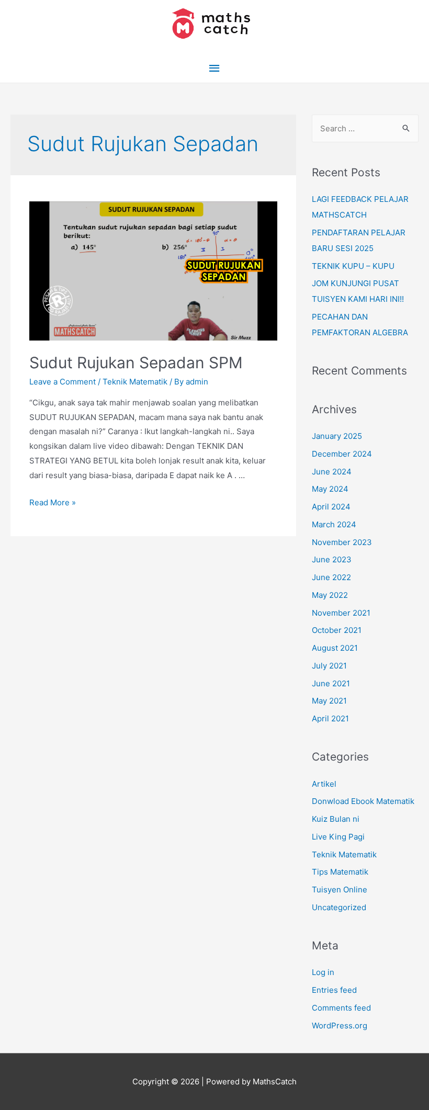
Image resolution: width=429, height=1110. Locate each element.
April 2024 (331, 507)
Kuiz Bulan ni (335, 819)
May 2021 (329, 701)
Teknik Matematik (135, 382)
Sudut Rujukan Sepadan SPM (136, 362)
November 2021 (341, 613)
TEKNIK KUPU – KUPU (353, 266)
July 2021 (329, 666)
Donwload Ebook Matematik (363, 801)
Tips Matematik (340, 872)
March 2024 (334, 524)
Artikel (324, 784)
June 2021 (331, 683)
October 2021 (337, 630)
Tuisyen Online (339, 889)
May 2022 (330, 595)
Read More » (52, 502)
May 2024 (330, 489)
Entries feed (334, 990)
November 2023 (342, 542)
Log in (323, 972)
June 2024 (332, 472)
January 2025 (337, 436)
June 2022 (331, 577)
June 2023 (332, 559)
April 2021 (330, 718)
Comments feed (341, 1008)
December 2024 (342, 454)
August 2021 (335, 648)
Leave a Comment (62, 382)
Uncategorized (339, 907)
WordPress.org (339, 1025)
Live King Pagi (338, 837)
